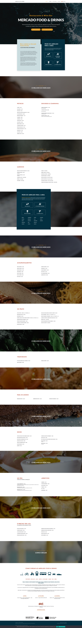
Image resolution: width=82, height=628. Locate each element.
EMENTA (47, 1)
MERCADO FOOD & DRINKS (19, 1)
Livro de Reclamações (25, 625)
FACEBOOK (58, 623)
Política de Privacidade (18, 625)
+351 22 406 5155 (20, 622)
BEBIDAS (50, 1)
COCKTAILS (59, 1)
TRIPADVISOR (65, 623)
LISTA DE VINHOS (55, 1)
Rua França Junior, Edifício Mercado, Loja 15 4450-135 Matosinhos (26, 623)
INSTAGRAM (61, 623)
